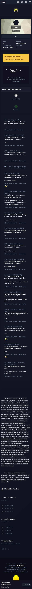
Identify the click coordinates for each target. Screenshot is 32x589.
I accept (27, 584)
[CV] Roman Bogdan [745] (13, 213)
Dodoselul (19, 313)
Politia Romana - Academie (17, 123)
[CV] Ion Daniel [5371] (11, 173)
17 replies (21, 376)
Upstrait (18, 261)
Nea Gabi (19, 346)
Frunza (18, 230)
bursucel (18, 175)
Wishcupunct (20, 328)
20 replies (23, 354)
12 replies (23, 286)
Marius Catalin (20, 122)
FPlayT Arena (9, 511)
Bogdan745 (19, 215)
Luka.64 (18, 153)
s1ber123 (7, 122)
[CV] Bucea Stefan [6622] (13, 275)
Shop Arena (8, 533)
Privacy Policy (11, 563)
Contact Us (22, 563)
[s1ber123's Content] (16, 36)
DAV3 (17, 137)
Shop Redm (8, 530)
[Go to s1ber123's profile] (5, 167)
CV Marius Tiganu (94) (11, 120)
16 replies (23, 321)
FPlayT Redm (9, 508)
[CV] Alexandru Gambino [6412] (15, 192)
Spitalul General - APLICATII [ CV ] (14, 154)
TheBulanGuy (20, 277)
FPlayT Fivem (9, 505)
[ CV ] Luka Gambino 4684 (13, 151)
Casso (18, 366)
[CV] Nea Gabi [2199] (11, 344)
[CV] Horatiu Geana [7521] (13, 326)
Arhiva (6, 368)
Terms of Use (5, 586)
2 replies (23, 207)
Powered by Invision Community (16, 572)
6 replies (23, 304)
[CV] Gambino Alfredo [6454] (14, 228)
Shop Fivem (8, 527)
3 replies (21, 130)
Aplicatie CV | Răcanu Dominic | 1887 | (14, 310)
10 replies (23, 336)
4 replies (23, 238)
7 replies (21, 145)
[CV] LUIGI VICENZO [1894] (14, 135)
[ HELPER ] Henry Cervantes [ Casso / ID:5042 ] (14, 363)
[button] (2, 489)
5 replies (23, 254)
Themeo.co (20, 565)
